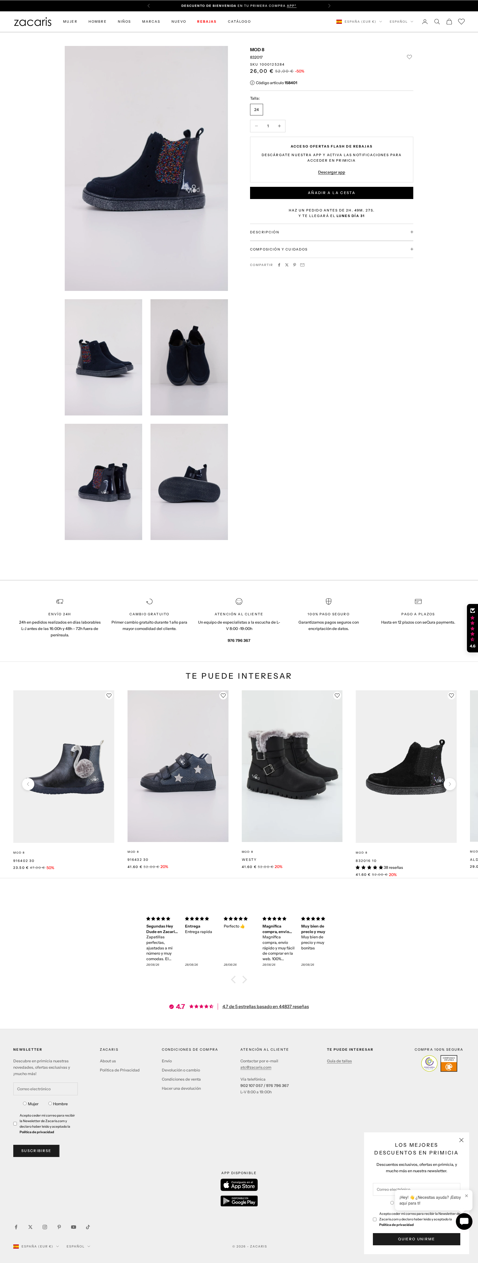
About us (108, 1060)
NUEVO (179, 21)
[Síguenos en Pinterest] (59, 1227)
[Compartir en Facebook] (279, 265)
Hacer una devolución (181, 1088)
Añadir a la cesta (331, 192)
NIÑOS (124, 21)
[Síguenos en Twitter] (30, 1227)
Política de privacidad (396, 1225)
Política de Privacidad (120, 1070)
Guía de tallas (339, 1060)
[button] (235, 979)
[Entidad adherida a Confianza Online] (439, 1063)
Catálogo (239, 21)
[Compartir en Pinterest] (294, 265)
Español (399, 22)
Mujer (33, 1103)
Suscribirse (36, 1150)
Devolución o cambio (181, 1070)
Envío (167, 1060)
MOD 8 (257, 49)
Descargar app (331, 171)
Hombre (60, 1103)
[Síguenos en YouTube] (73, 1227)
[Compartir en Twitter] (287, 265)
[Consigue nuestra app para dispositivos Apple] (239, 1185)
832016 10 (366, 861)
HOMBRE (98, 21)
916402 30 (24, 861)
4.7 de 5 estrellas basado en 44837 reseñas (265, 1006)
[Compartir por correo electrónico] (302, 265)
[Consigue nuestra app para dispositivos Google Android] (239, 1201)
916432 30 (138, 860)
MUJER (70, 21)
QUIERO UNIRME (416, 1239)
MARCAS (151, 21)
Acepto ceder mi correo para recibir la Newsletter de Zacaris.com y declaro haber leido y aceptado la (419, 1219)
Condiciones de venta (181, 1079)
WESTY (249, 860)
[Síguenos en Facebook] (16, 1227)
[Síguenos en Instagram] (45, 1227)
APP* (292, 6)
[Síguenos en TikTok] (88, 1227)
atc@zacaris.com (255, 1067)
